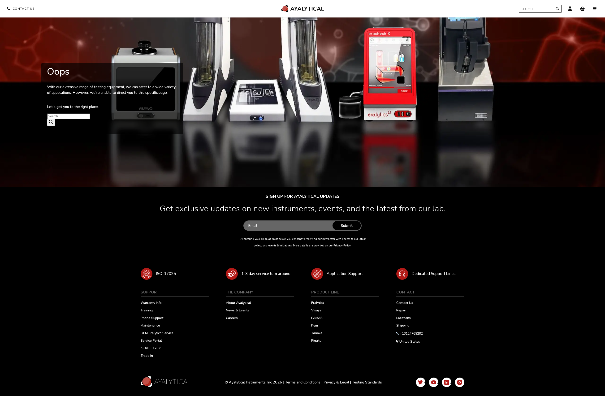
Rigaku (316, 341)
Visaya (316, 311)
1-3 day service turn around (265, 273)
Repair (401, 311)
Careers (232, 318)
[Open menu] (594, 8)
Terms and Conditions (302, 382)
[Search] (557, 8)
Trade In (147, 356)
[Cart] (582, 8)
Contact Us (404, 303)
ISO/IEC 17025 (151, 348)
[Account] (570, 8)
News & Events (237, 311)
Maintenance (150, 326)
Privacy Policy (341, 245)
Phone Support (152, 318)
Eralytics (317, 303)
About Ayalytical (238, 303)
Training (147, 311)
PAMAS (317, 318)
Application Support (345, 273)
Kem (314, 326)
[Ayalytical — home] (302, 9)
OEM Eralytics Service (157, 333)
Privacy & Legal (336, 382)
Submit (347, 225)
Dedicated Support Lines (433, 273)
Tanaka (316, 333)
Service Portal (151, 341)
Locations (403, 318)
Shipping (402, 326)
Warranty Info (151, 303)
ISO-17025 (166, 273)
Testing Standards (367, 382)
